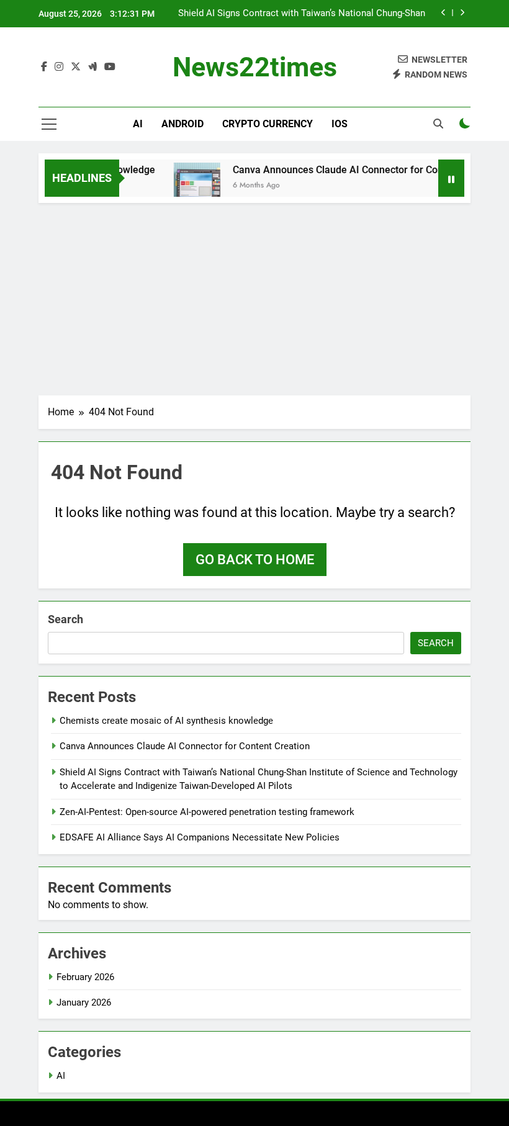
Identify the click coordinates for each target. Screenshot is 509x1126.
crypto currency (267, 124)
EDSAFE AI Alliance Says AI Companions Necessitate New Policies (200, 837)
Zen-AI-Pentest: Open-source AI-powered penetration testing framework (207, 811)
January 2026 (83, 1002)
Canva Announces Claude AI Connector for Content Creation (360, 170)
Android (182, 124)
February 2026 (85, 977)
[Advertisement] (254, 296)
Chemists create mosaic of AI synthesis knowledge (166, 720)
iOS (339, 124)
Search (65, 619)
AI (138, 124)
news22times (255, 67)
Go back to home (255, 559)
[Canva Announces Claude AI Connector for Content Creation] (190, 186)
